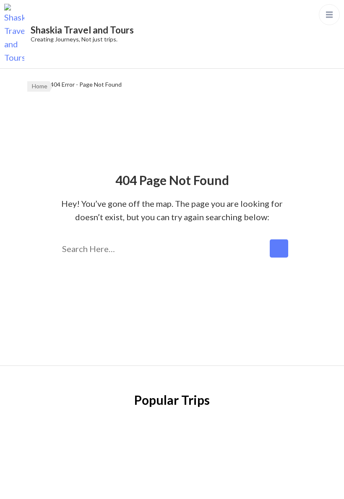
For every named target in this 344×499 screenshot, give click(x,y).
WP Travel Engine (272, 470)
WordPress (191, 484)
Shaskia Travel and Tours (82, 30)
